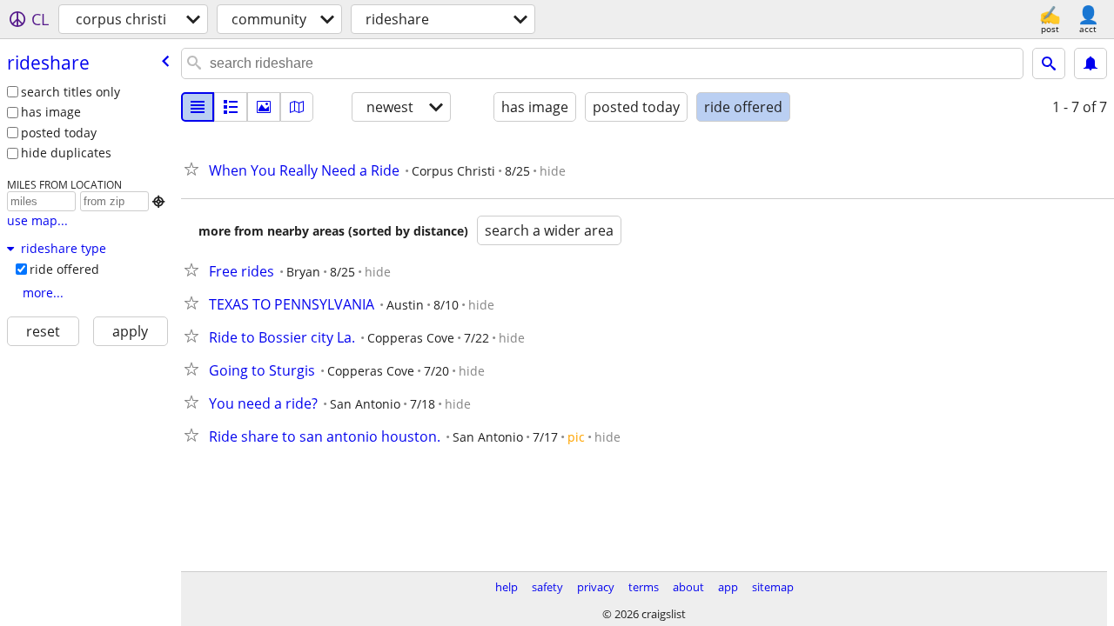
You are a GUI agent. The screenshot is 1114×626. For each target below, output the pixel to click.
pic (576, 437)
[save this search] (1090, 63)
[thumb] (230, 107)
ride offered (64, 269)
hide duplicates (66, 152)
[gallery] (263, 107)
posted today (59, 132)
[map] (296, 107)
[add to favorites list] (195, 168)
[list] (197, 107)
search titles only (70, 91)
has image (51, 111)
